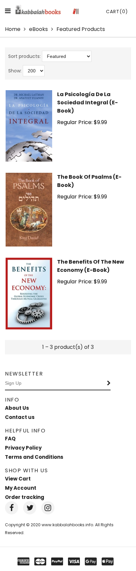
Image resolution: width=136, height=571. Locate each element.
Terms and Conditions (34, 457)
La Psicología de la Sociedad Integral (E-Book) (87, 103)
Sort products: (24, 56)
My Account (20, 487)
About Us (17, 407)
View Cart (18, 478)
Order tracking (24, 497)
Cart (117, 11)
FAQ (10, 438)
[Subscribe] (109, 383)
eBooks (38, 29)
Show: (14, 70)
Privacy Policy (23, 447)
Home (12, 29)
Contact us (20, 417)
